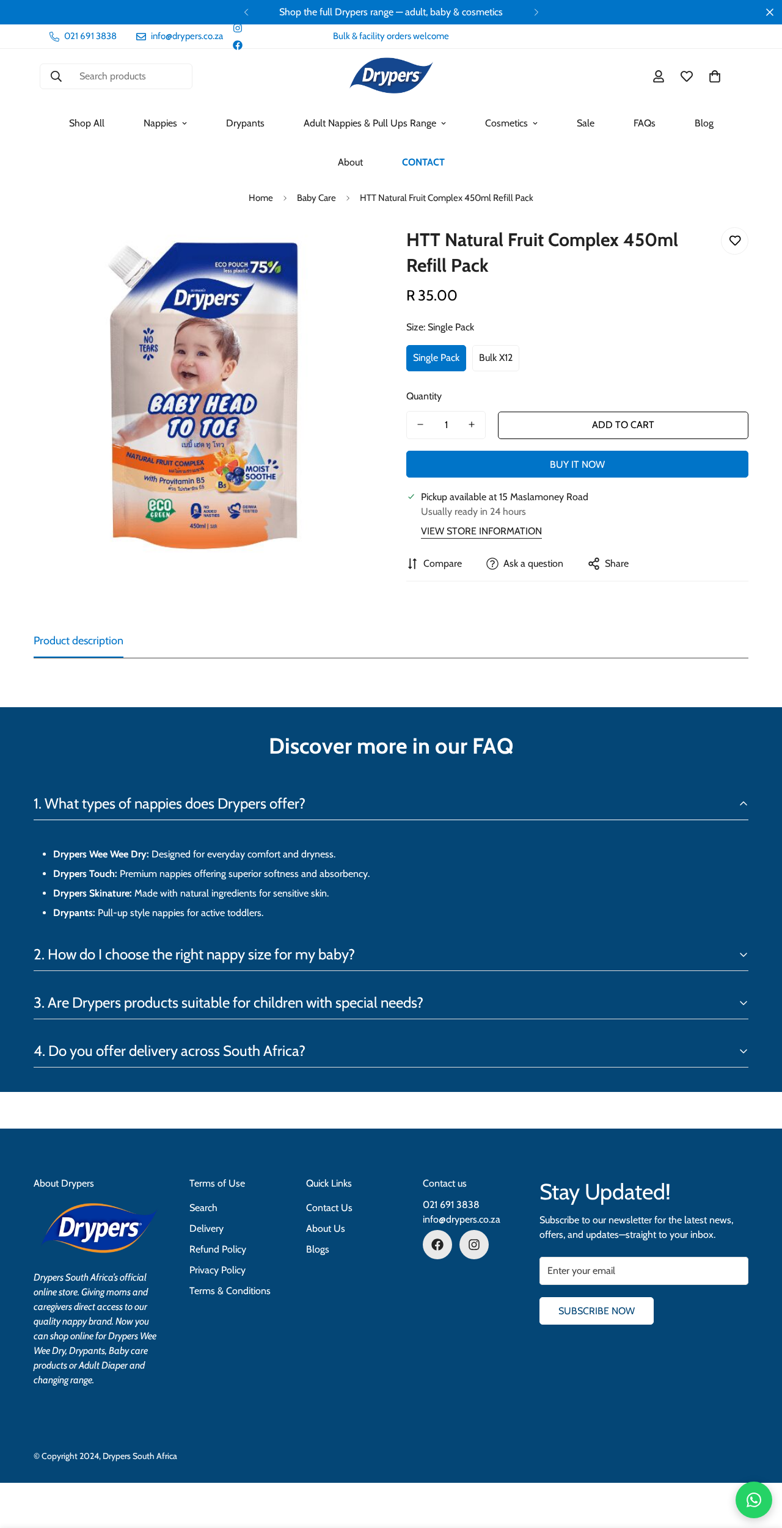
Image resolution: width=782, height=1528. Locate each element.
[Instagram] (238, 28)
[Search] (56, 76)
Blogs (317, 1249)
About (350, 162)
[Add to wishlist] (734, 241)
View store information (481, 531)
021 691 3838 (451, 1204)
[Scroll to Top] (758, 1461)
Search (203, 1207)
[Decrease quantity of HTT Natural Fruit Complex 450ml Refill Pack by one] (420, 424)
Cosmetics (506, 123)
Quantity (424, 395)
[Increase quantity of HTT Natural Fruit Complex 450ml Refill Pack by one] (471, 424)
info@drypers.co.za (461, 1219)
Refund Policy (217, 1249)
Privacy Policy (217, 1270)
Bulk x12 (496, 357)
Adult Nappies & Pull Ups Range (370, 123)
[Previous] (246, 12)
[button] (715, 76)
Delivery (206, 1228)
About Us (325, 1228)
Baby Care (316, 197)
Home (261, 197)
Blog (704, 123)
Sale (585, 123)
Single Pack (436, 357)
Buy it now (577, 464)
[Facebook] (238, 45)
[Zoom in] (350, 250)
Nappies (160, 123)
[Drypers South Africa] (391, 76)
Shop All (86, 123)
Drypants (245, 123)
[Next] (536, 12)
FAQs (645, 123)
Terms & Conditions (230, 1291)
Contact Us (329, 1207)
